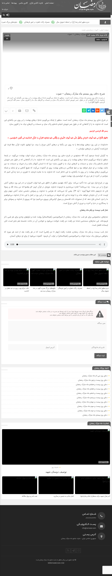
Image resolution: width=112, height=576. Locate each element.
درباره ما (5, 9)
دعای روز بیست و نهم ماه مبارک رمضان (92, 380)
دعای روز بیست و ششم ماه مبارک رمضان (91, 393)
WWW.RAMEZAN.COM (56, 563)
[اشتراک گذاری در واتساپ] (84, 110)
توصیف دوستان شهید (56, 471)
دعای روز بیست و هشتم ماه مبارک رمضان (91, 384)
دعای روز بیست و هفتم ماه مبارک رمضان (91, 388)
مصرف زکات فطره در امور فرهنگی (45, 22)
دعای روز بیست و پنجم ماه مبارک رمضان (92, 397)
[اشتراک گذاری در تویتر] (102, 110)
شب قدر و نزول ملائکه (29, 496)
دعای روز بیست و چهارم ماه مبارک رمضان (91, 401)
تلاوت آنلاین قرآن (36, 3)
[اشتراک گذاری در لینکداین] (93, 110)
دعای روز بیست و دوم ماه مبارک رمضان (92, 410)
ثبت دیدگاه (100, 355)
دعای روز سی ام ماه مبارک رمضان (94, 375)
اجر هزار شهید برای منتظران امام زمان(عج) (95, 496)
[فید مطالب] (68, 550)
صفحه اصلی (49, 3)
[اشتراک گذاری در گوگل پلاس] (97, 110)
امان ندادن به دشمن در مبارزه (64, 496)
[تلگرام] (73, 550)
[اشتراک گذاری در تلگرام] (88, 110)
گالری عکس (23, 3)
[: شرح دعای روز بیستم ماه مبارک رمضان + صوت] (27, 110)
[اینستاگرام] (78, 550)
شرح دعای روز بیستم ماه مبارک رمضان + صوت (80, 93)
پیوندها (14, 3)
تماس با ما (5, 3)
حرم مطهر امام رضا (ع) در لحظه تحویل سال (80, 22)
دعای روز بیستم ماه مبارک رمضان (94, 414)
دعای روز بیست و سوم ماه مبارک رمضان (92, 406)
